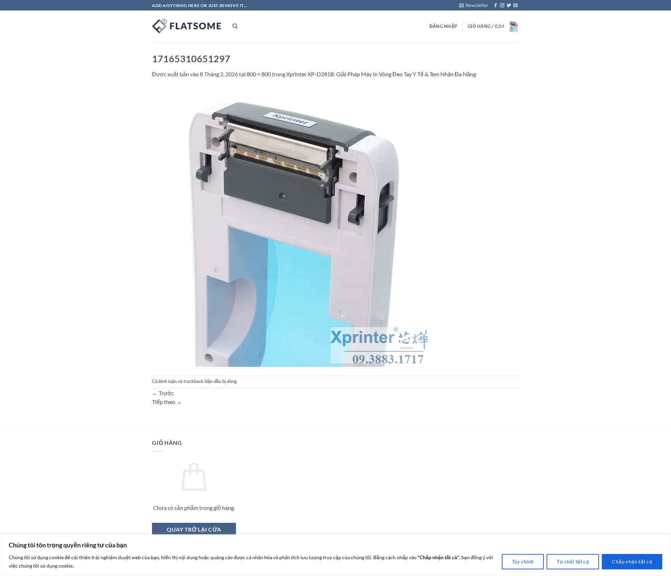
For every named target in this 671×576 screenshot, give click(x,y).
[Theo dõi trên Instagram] (502, 5)
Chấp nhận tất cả (632, 561)
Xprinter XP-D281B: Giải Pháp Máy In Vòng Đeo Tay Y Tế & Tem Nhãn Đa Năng (381, 74)
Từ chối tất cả (573, 561)
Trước (163, 393)
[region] (335, 555)
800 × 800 (259, 74)
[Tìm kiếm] (235, 26)
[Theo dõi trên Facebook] (495, 5)
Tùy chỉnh (523, 561)
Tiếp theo (167, 401)
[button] (473, 5)
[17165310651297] (292, 226)
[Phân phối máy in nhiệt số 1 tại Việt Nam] (187, 26)
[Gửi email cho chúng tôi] (515, 5)
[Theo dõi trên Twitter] (509, 5)
